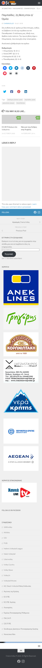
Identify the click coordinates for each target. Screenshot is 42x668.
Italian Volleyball (9, 554)
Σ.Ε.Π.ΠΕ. (7, 624)
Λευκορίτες (8, 608)
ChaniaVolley (9, 23)
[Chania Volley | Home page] (11, 3)
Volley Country (9, 565)
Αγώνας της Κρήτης (11, 591)
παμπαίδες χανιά (30, 100)
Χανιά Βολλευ (20, 103)
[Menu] (39, 3)
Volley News (8, 570)
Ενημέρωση (29, 9)
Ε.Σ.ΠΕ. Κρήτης (10, 602)
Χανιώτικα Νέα (9, 634)
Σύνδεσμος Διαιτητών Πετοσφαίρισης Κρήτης (21, 629)
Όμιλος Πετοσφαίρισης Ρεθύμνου (16, 613)
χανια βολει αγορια (8, 103)
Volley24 (7, 575)
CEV (5, 538)
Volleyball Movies (10, 581)
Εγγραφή (9, 254)
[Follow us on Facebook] (35, 212)
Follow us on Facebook (11, 510)
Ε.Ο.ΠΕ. (7, 597)
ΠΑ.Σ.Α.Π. (7, 618)
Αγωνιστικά (7, 9)
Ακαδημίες (18, 9)
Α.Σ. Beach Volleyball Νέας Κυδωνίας (17, 586)
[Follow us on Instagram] (38, 212)
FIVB (5, 543)
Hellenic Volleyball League (13, 549)
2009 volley (8, 527)
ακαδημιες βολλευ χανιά (14, 100)
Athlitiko (7, 533)
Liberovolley (8, 559)
